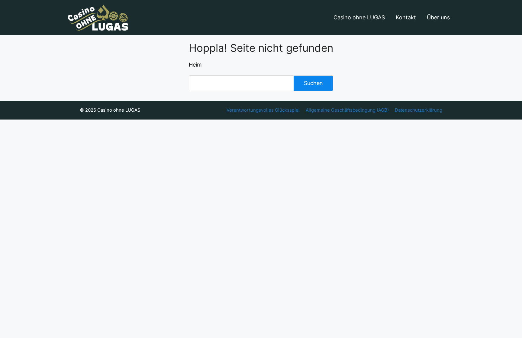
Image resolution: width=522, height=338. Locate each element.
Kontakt (406, 17)
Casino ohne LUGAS (359, 17)
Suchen (313, 83)
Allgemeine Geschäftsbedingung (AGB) (347, 110)
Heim (195, 64)
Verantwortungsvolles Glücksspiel (263, 110)
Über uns (438, 17)
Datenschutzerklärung (418, 110)
